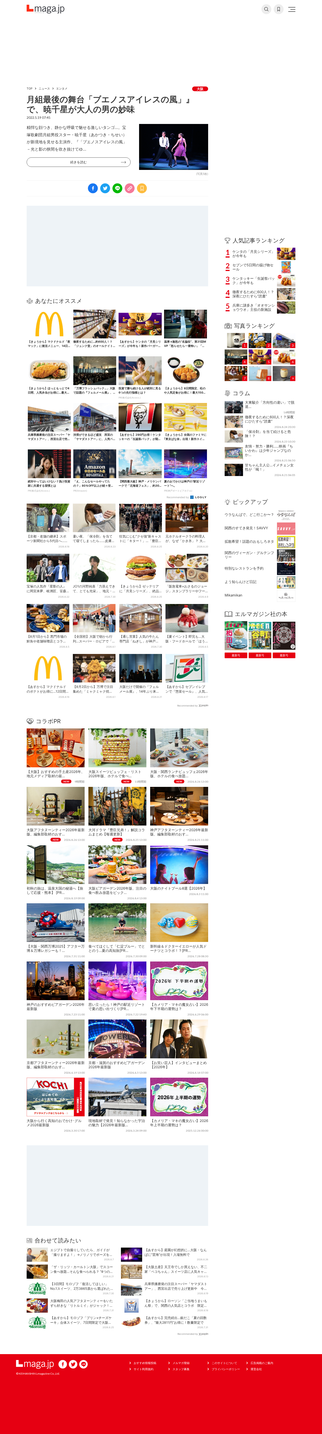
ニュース (44, 88)
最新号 (236, 655)
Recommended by (178, 497)
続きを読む (78, 162)
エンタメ (61, 88)
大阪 (200, 89)
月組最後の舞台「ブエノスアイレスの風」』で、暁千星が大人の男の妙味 (110, 104)
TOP (30, 88)
